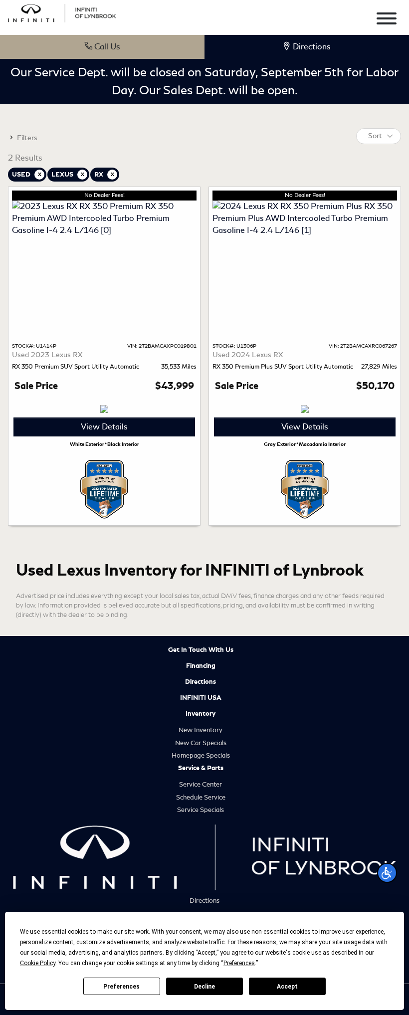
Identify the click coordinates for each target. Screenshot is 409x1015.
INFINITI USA (200, 698)
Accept (287, 986)
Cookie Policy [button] (37, 963)
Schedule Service (200, 797)
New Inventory (200, 730)
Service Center (200, 784)
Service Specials (200, 809)
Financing (200, 666)
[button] (387, 873)
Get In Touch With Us (200, 650)
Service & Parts (200, 768)
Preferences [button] (239, 963)
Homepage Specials (201, 755)
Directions (200, 682)
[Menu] (386, 20)
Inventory (200, 714)
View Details (104, 426)
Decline (204, 986)
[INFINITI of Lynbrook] (62, 11)
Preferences (121, 986)
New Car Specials (200, 743)
